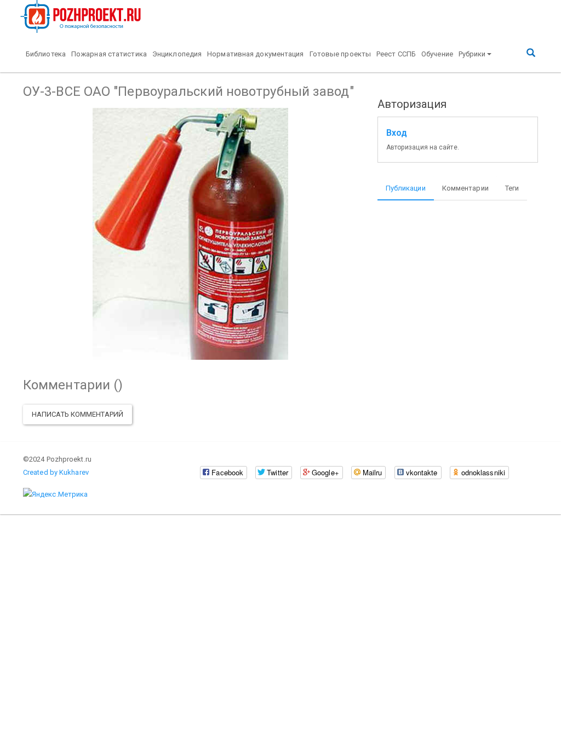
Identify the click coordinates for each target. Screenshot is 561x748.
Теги (512, 188)
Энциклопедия (177, 54)
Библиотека (46, 54)
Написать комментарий (77, 414)
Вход (396, 133)
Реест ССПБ (396, 54)
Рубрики (472, 54)
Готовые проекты (340, 54)
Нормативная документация (255, 54)
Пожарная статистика (109, 54)
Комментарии (465, 188)
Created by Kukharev (56, 472)
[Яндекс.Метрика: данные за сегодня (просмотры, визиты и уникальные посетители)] (55, 494)
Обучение (437, 54)
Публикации (406, 188)
